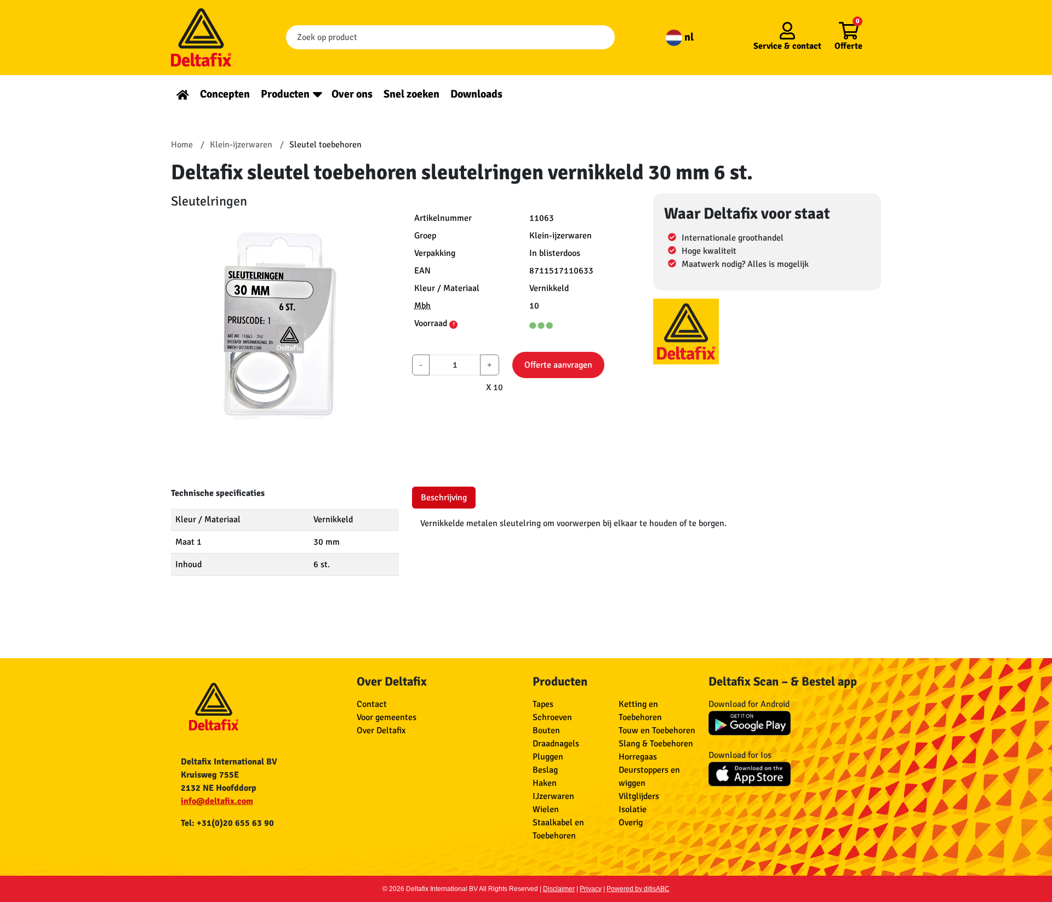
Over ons (352, 94)
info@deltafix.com (217, 801)
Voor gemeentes (386, 717)
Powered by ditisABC (638, 889)
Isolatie (633, 809)
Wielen (546, 809)
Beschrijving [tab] (444, 497)
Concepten (225, 94)
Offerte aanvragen (558, 364)
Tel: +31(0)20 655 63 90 (227, 823)
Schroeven (552, 717)
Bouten (546, 730)
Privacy (591, 889)
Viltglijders (639, 796)
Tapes (543, 704)
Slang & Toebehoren (656, 743)
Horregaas (638, 756)
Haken (545, 783)
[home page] (182, 94)
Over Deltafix (381, 730)
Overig (631, 822)
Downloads (476, 94)
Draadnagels (556, 743)
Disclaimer (559, 889)
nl (688, 37)
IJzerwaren (553, 796)
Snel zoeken (411, 94)
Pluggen (548, 756)
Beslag (545, 769)
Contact (372, 704)
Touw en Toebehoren (657, 730)
